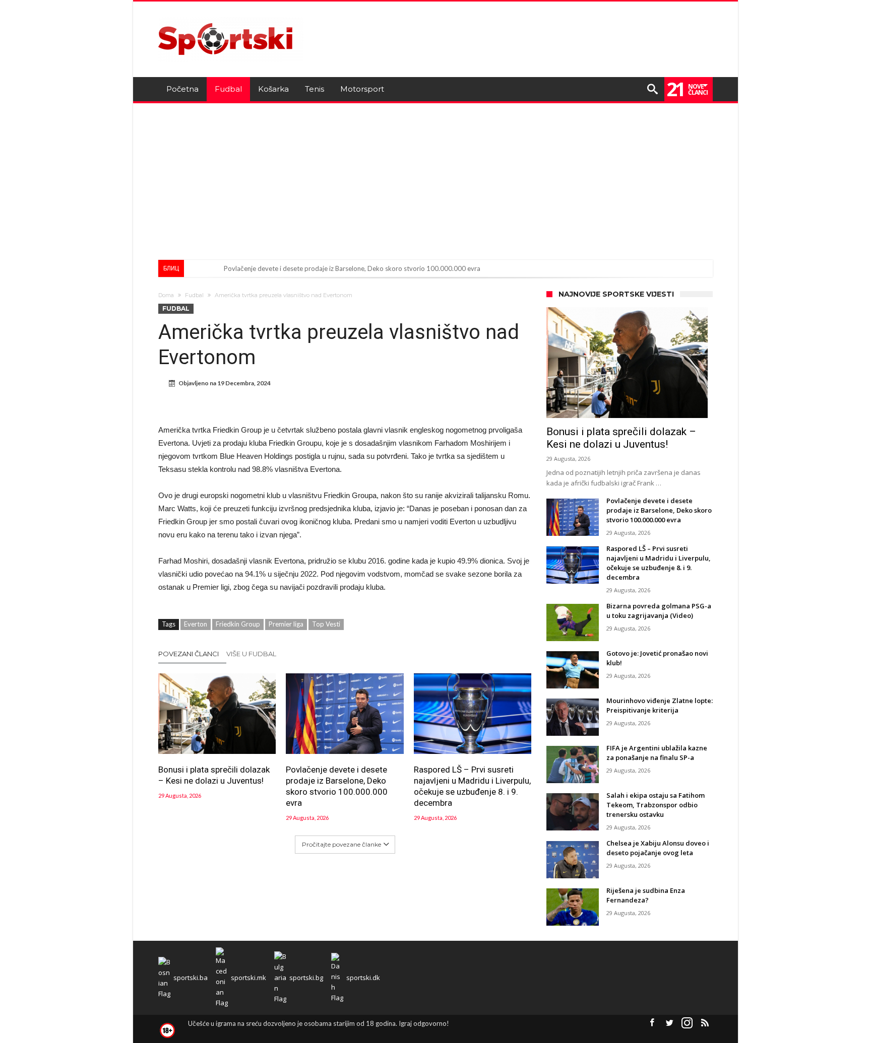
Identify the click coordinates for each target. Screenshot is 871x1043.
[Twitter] (669, 1023)
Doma (166, 295)
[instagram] (687, 1023)
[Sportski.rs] (230, 16)
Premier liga (286, 624)
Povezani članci (188, 654)
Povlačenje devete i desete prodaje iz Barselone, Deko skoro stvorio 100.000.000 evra (352, 268)
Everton (195, 624)
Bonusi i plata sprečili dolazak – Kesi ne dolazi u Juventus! (214, 775)
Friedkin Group (238, 624)
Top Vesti (326, 624)
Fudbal (194, 295)
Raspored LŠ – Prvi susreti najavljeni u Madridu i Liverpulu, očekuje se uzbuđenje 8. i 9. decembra (472, 786)
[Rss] (705, 1023)
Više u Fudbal (251, 654)
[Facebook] (652, 1023)
